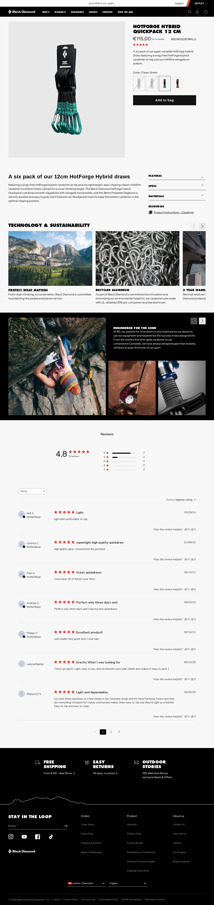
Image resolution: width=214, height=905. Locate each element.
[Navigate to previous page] (95, 732)
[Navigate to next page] (119, 732)
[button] (46, 11)
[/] (21, 11)
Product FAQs (134, 833)
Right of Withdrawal (91, 852)
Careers (177, 842)
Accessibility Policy (108, 899)
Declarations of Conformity (141, 852)
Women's (60, 12)
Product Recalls (135, 842)
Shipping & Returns (91, 842)
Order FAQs (87, 833)
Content (107, 12)
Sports (93, 12)
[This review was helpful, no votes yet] (186, 529)
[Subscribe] (65, 826)
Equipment (77, 12)
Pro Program (179, 852)
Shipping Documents (138, 870)
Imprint (56, 899)
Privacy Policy (71, 899)
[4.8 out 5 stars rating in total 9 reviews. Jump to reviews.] (141, 44)
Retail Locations (181, 861)
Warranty (132, 824)
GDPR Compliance (131, 899)
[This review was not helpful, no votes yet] (192, 529)
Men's (46, 12)
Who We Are (125, 12)
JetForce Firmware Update (141, 861)
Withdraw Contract (155, 899)
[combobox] (32, 491)
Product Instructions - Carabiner (174, 212)
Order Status (87, 824)
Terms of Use (88, 899)
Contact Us (179, 824)
